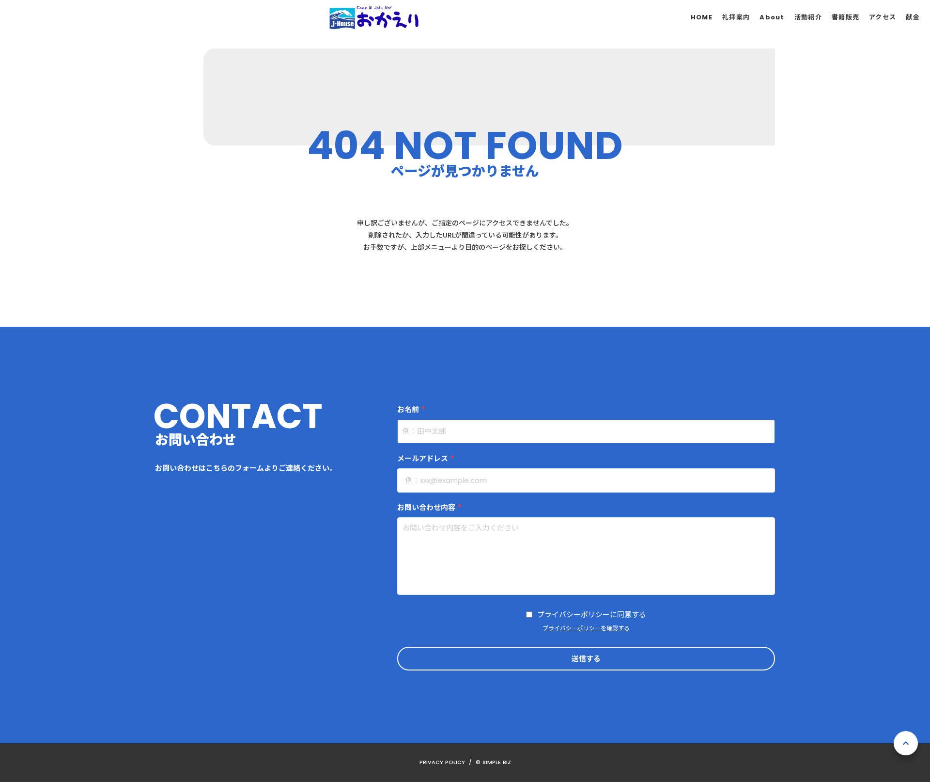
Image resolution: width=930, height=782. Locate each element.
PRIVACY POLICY (442, 762)
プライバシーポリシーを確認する (586, 628)
